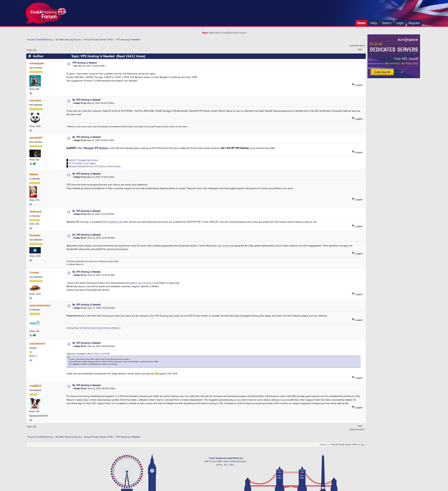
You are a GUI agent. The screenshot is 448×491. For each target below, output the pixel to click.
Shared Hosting (113, 166)
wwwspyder (37, 63)
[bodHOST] (34, 164)
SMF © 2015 (223, 461)
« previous (354, 45)
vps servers (224, 245)
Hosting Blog (72, 328)
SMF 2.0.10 (209, 461)
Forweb (34, 272)
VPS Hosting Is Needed (84, 62)
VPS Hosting (99, 166)
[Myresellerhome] (34, 335)
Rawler (34, 174)
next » (362, 45)
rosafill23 (36, 386)
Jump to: (323, 445)
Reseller (116, 328)
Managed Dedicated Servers (81, 166)
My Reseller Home (87, 328)
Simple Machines (238, 461)
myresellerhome (40, 305)
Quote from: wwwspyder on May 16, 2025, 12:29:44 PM (88, 354)
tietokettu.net (115, 221)
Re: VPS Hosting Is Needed (86, 99)
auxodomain (37, 343)
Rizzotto (35, 235)
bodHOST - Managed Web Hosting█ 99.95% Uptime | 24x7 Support (82, 161)
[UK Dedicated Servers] (394, 77)
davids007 (36, 138)
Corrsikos (35, 100)
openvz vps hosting (140, 282)
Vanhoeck (35, 211)
